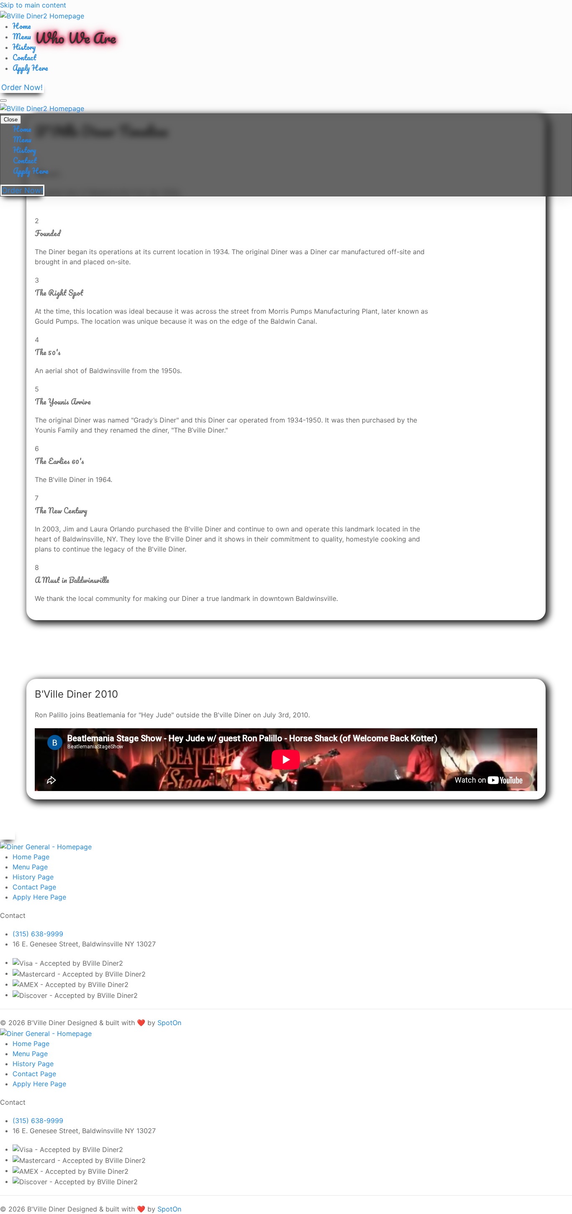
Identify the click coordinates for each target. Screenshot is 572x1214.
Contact (24, 57)
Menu (22, 36)
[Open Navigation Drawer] (3, 100)
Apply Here (30, 68)
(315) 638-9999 (38, 934)
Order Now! (22, 87)
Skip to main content (33, 5)
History (24, 47)
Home (22, 26)
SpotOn (169, 1022)
